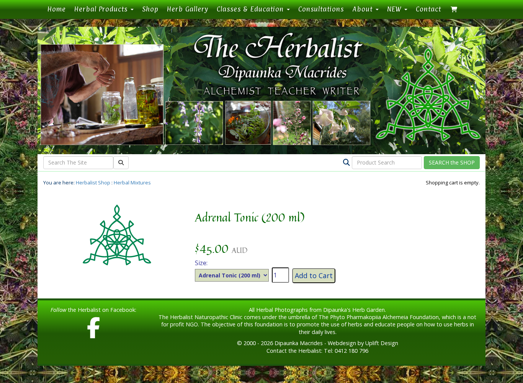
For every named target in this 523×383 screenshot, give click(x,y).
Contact (428, 9)
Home (58, 9)
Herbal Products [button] (102, 9)
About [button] (363, 9)
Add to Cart (314, 275)
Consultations (321, 9)
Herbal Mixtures (132, 182)
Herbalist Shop (93, 182)
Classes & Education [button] (251, 9)
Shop (150, 9)
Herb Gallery (187, 9)
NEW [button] (395, 9)
